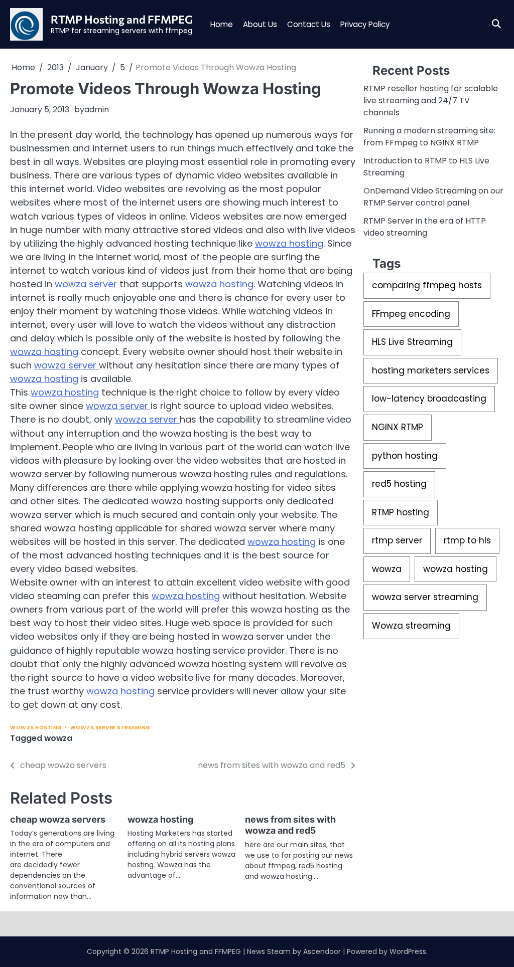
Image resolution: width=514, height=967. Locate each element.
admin (96, 109)
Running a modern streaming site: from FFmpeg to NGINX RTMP (429, 136)
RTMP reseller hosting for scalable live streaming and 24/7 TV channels (430, 100)
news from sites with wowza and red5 (290, 825)
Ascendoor (322, 951)
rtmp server (397, 540)
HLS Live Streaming (412, 342)
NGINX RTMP (397, 427)
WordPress (408, 951)
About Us (260, 24)
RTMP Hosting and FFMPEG (122, 19)
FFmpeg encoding (411, 314)
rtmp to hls (467, 540)
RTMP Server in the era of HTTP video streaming (424, 227)
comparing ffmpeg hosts (427, 285)
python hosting (405, 456)
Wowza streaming (411, 626)
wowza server (87, 284)
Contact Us (308, 24)
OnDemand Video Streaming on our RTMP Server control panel (433, 197)
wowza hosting (289, 243)
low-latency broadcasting (429, 399)
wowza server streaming (110, 727)
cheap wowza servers (57, 819)
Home (221, 24)
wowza (58, 738)
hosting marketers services (430, 370)
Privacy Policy (365, 24)
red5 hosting (399, 484)
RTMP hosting (400, 512)
